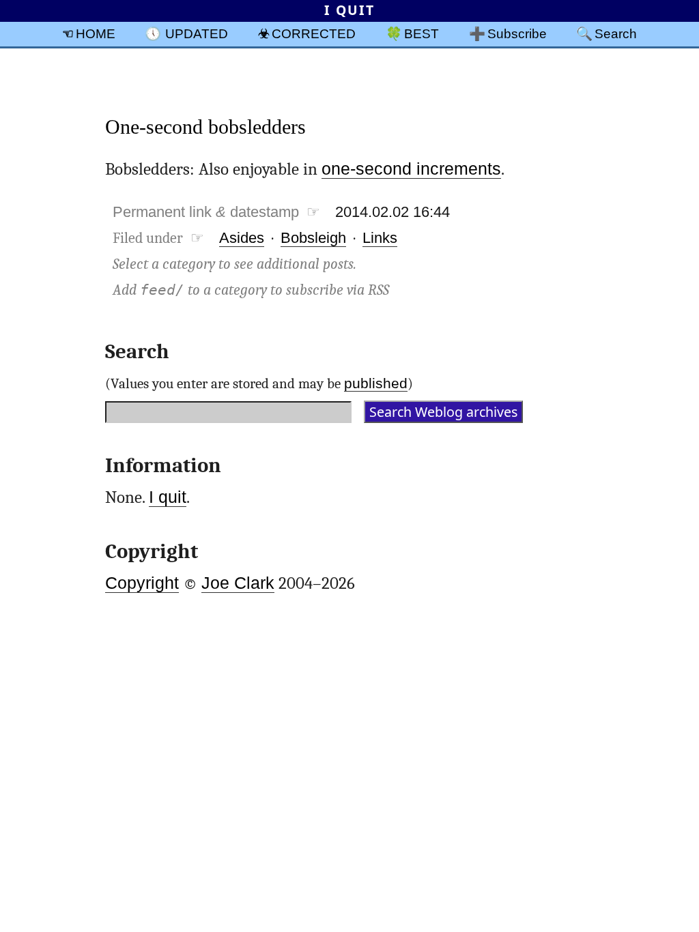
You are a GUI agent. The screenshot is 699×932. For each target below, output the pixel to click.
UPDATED (196, 33)
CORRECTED (314, 33)
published (376, 383)
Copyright (142, 583)
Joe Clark (237, 583)
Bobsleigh (313, 237)
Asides (241, 237)
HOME (95, 33)
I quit (167, 497)
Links (379, 237)
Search (616, 33)
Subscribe (517, 33)
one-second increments (411, 169)
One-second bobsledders (205, 126)
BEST (421, 33)
